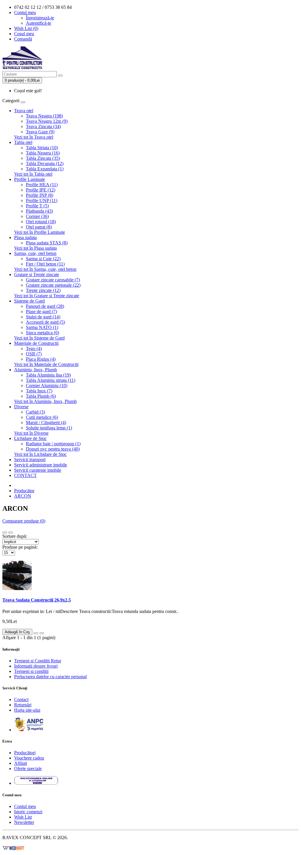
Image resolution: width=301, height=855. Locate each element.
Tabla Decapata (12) (44, 163)
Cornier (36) (37, 216)
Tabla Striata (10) (42, 147)
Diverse (21, 406)
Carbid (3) (35, 411)
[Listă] (4, 532)
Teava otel (23, 110)
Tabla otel (23, 142)
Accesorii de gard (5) (45, 322)
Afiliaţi (20, 763)
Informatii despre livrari (36, 665)
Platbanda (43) (39, 211)
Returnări (22, 704)
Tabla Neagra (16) (43, 152)
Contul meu (25, 806)
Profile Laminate (29, 179)
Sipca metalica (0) (42, 332)
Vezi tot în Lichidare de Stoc (40, 454)
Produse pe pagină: (20, 547)
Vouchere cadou (29, 757)
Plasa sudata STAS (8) (47, 242)
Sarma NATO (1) (42, 327)
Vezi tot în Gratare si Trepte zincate (46, 295)
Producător (24, 490)
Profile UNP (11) (41, 200)
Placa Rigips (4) (41, 359)
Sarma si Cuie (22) (43, 258)
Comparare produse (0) (23, 520)
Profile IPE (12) (40, 189)
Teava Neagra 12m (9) (47, 121)
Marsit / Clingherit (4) (46, 422)
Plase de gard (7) (41, 311)
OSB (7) (34, 353)
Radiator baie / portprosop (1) (53, 443)
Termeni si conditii (31, 671)
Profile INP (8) (39, 195)
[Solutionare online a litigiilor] (36, 783)
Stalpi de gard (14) (43, 316)
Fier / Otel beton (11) (45, 263)
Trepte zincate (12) (43, 290)
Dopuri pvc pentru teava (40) (53, 448)
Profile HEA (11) (42, 184)
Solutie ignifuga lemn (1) (49, 427)
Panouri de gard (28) (45, 306)
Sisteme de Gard (29, 300)
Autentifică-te (38, 23)
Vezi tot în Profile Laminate (39, 232)
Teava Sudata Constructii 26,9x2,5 (36, 599)
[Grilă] (10, 532)
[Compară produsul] (41, 633)
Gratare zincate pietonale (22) (53, 285)
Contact (21, 699)
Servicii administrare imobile (40, 464)
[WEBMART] (13, 847)
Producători (25, 752)
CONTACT (25, 475)
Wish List (23, 816)
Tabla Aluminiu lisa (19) (48, 374)
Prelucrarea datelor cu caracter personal (50, 676)
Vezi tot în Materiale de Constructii (46, 364)
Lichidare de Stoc (30, 438)
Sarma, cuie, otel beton (35, 253)
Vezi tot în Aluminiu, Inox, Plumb (45, 401)
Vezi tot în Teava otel (33, 137)
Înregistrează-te (40, 17)
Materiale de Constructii (36, 343)
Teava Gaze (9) (40, 131)
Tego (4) (34, 348)
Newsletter (24, 822)
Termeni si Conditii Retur (37, 660)
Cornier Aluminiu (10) (46, 385)
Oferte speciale (28, 768)
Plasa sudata (25, 237)
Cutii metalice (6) (42, 417)
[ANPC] (29, 729)
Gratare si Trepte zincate (36, 274)
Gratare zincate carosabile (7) (53, 279)
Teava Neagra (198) (44, 115)
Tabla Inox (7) (39, 390)
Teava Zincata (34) (43, 126)
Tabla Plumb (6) (41, 396)
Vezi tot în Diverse (31, 433)
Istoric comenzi (28, 811)
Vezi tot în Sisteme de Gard (39, 337)
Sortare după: (14, 536)
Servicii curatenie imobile (37, 470)
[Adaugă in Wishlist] (36, 633)
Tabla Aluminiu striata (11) (50, 380)
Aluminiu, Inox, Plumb (35, 369)
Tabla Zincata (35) (43, 158)
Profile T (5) (37, 205)
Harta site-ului (27, 710)
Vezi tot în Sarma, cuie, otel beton (45, 269)
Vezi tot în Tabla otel (33, 174)
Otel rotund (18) (41, 221)
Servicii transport (30, 459)
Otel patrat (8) (39, 226)
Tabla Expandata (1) (44, 168)
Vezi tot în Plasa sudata (35, 248)
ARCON (22, 495)
